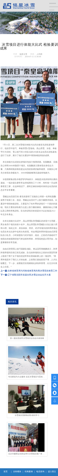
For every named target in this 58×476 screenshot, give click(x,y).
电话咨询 (40, 471)
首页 (6, 471)
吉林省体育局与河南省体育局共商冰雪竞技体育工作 (32, 271)
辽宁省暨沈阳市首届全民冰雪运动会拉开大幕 (29, 275)
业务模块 (17, 471)
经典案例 (29, 471)
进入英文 (52, 471)
